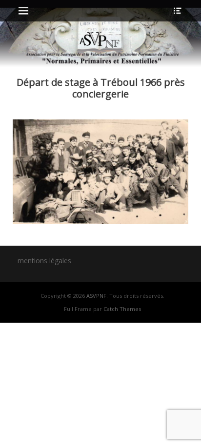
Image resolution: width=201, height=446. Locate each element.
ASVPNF (96, 295)
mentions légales (44, 260)
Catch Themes (122, 308)
